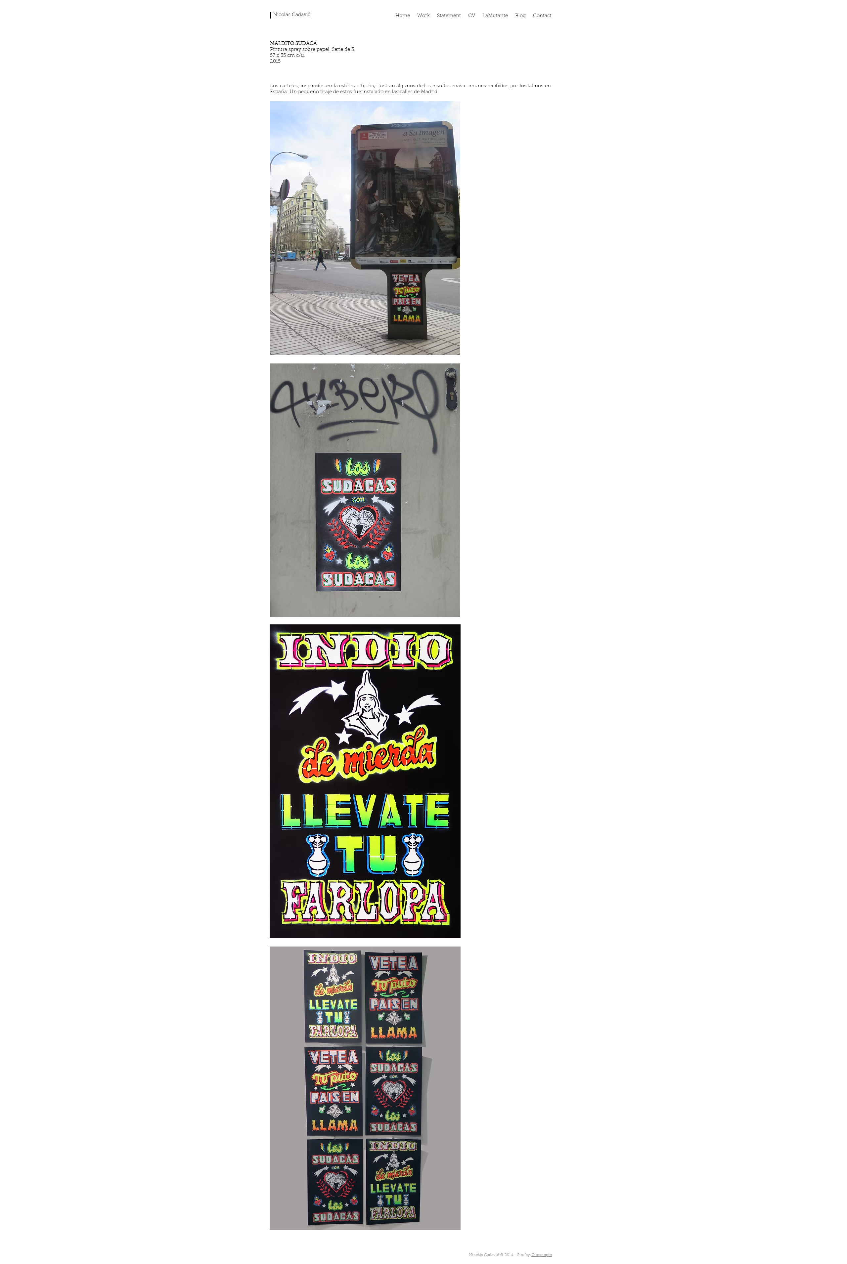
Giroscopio (541, 1255)
